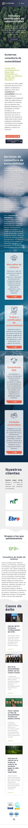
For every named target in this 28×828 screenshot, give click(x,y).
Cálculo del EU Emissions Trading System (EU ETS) (14, 629)
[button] (2, 28)
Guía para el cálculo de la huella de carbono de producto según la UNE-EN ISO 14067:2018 (13, 765)
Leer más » (10, 649)
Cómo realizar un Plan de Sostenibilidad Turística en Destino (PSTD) (14, 715)
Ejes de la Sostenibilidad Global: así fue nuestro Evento (14, 670)
